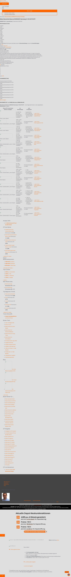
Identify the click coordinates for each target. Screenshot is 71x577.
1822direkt (10, 263)
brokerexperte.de (37, 505)
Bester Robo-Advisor (9, 419)
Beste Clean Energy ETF (9, 457)
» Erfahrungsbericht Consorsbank (37, 150)
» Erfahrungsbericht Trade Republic (37, 129)
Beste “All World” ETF (9, 436)
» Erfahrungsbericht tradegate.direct (37, 158)
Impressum (6, 483)
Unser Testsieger (5, 6)
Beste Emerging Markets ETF (11, 446)
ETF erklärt (7, 464)
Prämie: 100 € (26, 522)
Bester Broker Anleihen (9, 404)
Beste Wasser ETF (8, 461)
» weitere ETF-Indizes (7, 256)
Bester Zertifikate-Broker (10, 402)
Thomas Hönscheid (36, 500)
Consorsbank (30, 519)
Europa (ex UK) (8, 304)
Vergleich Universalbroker (10, 346)
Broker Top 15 (8, 324)
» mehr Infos (36, 113)
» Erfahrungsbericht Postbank (37, 214)
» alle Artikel (5, 395)
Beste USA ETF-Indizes (9, 440)
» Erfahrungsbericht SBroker (37, 185)
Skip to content (3, 0)
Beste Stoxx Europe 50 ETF (10, 451)
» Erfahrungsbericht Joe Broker (38, 165)
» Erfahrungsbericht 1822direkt (37, 193)
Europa (6, 301)
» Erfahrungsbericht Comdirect (37, 172)
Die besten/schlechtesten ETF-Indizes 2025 (10, 391)
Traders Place (10, 265)
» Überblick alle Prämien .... (8, 268)
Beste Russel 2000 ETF (9, 447)
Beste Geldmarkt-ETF (9, 463)
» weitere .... (5, 280)
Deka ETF (5, 45)
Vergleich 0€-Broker (9, 342)
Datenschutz (6, 484)
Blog (3, 7)
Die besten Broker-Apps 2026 (11, 340)
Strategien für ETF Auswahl (10, 431)
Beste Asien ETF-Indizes (10, 442)
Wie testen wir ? (7, 481)
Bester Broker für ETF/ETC (10, 400)
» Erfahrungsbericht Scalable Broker (37, 114)
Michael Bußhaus (27, 500)
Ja (0, 64)
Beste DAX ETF (8, 449)
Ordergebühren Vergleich (10, 355)
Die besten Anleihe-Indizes (9, 14)
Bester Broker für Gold (9, 412)
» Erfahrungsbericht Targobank (37, 208)
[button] (35, 532)
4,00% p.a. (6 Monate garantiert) (33, 517)
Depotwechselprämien (9, 357)
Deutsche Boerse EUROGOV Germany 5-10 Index (15, 16)
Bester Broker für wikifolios (10, 410)
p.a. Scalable (9, 277)
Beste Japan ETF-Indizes (10, 444)
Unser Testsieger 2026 (9, 322)
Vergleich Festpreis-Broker (10, 344)
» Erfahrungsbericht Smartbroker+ (37, 178)
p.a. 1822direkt (9, 275)
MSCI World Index (8, 284)
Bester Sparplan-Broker (10, 399)
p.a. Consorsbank (10, 271)
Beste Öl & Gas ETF (9, 459)
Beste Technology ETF (9, 453)
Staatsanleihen (8, 47)
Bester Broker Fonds (9, 413)
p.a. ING (8, 273)
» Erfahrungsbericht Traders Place (37, 136)
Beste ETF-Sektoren (9, 438)
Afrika (6, 297)
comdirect (9, 261)
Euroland (7, 308)
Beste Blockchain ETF (9, 455)
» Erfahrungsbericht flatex (37, 143)
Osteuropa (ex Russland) (10, 294)
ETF (2, 44)
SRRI (3, 76)
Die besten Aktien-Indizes (9, 13)
